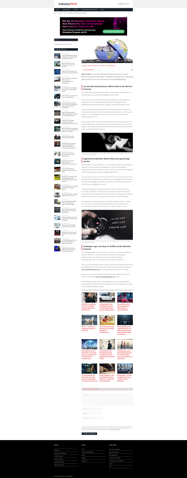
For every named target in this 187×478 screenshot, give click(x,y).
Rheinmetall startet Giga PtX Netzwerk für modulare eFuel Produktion (68, 65)
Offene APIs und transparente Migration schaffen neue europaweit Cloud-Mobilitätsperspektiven (70, 114)
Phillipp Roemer (88, 69)
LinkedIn (111, 463)
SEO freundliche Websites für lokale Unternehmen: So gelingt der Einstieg (70, 188)
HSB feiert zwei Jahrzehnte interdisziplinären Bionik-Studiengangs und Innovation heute (70, 122)
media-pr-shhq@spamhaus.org (104, 277)
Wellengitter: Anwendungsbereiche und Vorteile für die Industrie (124, 378)
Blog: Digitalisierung (113, 455)
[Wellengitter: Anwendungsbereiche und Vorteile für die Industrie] (125, 368)
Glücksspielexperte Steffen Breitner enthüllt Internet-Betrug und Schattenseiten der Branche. (124, 330)
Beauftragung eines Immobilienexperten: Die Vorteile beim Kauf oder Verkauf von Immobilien (125, 354)
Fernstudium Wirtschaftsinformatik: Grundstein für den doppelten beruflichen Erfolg (107, 354)
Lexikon (75, 9)
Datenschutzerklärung (114, 429)
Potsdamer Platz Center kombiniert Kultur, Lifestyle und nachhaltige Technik (69, 89)
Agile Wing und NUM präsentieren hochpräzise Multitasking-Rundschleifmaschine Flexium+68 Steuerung (69, 179)
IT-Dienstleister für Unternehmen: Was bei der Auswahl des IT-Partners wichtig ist (89, 378)
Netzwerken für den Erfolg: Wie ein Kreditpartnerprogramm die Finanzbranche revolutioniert (89, 354)
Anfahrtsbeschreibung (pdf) (60, 453)
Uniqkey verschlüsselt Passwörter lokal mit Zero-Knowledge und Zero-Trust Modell (70, 218)
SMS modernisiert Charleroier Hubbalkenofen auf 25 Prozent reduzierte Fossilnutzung (68, 249)
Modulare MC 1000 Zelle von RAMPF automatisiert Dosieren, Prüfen (70, 194)
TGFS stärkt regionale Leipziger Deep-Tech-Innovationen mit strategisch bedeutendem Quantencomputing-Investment (69, 146)
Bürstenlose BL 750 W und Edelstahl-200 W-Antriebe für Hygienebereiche (68, 154)
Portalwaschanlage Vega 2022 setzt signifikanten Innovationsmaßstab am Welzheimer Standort (69, 57)
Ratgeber (84, 458)
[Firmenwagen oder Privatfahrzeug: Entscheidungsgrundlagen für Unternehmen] (107, 297)
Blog (132, 69)
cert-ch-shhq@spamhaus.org (90, 269)
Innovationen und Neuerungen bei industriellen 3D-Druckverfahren (124, 307)
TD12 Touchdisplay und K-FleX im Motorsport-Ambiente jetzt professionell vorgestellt (69, 241)
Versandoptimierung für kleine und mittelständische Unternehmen (106, 329)
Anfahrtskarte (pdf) (58, 459)
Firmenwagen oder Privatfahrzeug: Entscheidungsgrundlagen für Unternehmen (106, 307)
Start (57, 9)
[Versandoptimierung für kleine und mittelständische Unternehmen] (107, 320)
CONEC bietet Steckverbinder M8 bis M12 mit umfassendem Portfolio (70, 72)
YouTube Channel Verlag (114, 458)
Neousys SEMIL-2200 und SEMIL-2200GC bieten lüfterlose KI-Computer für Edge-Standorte (69, 203)
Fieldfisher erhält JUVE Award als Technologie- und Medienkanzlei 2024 (69, 234)
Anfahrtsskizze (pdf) (58, 456)
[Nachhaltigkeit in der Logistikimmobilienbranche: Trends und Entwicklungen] (107, 368)
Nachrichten (66, 9)
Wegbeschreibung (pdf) (59, 462)
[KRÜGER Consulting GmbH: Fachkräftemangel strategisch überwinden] (89, 297)
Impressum (56, 450)
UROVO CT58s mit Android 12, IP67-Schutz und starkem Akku (69, 96)
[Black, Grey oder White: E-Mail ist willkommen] (107, 51)
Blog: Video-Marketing (114, 452)
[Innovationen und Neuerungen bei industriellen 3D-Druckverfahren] (125, 297)
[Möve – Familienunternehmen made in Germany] (89, 320)
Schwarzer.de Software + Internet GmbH (64, 476)
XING (110, 466)
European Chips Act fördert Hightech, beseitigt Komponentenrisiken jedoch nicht (69, 162)
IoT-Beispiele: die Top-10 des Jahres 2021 (63, 44)
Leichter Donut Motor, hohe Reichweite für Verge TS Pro (68, 137)
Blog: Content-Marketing (114, 449)
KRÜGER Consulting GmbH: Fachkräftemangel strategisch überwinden (89, 307)
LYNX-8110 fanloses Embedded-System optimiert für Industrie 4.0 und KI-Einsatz (69, 211)
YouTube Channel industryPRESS (116, 460)
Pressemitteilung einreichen (89, 9)
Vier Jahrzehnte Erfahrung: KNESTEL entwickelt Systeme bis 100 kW (69, 170)
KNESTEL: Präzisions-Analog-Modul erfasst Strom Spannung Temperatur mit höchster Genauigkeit (70, 130)
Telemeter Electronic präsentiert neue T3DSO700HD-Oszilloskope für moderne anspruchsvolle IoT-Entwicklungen (70, 105)
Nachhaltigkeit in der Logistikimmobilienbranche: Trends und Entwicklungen (106, 378)
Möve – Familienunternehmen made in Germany (89, 328)
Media (102, 9)
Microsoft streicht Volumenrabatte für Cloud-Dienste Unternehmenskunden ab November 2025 (69, 81)
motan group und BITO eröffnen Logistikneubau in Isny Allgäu (69, 225)
